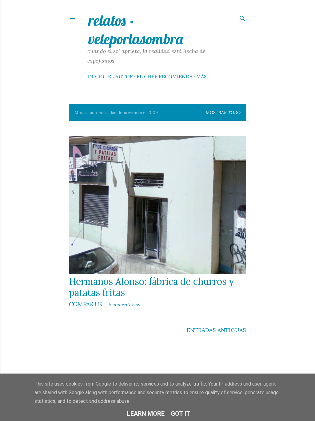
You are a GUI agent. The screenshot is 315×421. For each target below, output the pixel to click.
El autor (120, 76)
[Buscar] (242, 17)
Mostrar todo (223, 112)
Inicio (95, 76)
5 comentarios (124, 304)
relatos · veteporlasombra (135, 29)
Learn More (146, 413)
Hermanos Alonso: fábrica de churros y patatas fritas (151, 287)
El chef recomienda (165, 76)
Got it (180, 413)
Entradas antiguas (216, 329)
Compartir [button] (86, 304)
